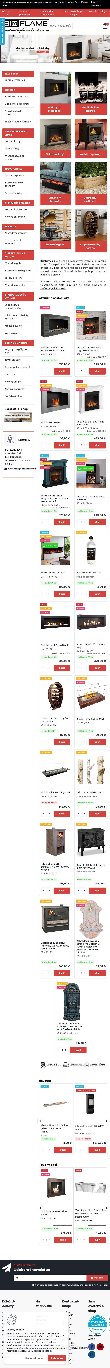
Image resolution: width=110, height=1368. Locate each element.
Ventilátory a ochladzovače (13, 306)
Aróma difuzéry (13, 325)
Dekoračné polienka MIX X (90, 792)
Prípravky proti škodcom (13, 242)
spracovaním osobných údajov (63, 1284)
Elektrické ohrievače (16, 209)
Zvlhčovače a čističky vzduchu (17, 317)
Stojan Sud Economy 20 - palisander (55, 720)
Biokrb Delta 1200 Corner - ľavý (90, 646)
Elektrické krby (12, 141)
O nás (9, 13)
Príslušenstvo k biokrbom (13, 113)
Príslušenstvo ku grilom (18, 270)
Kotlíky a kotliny (13, 277)
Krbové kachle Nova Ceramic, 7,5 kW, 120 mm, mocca (55, 867)
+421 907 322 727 (70, 1343)
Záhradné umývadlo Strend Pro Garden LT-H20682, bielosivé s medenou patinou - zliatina (88, 947)
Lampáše (10, 374)
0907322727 (64, 2)
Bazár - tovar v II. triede (18, 121)
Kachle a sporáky (14, 175)
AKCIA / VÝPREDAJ (15, 80)
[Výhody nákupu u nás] (73, 1064)
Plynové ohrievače (15, 216)
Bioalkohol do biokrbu (17, 103)
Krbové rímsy (12, 148)
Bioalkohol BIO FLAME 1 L (89, 572)
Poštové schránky (14, 389)
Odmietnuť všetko (34, 1358)
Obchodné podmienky (48, 13)
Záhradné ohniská (15, 285)
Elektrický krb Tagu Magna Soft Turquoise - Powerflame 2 (54, 498)
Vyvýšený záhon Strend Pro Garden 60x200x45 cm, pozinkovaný (90, 1213)
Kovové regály (12, 359)
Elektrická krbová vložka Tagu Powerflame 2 (89, 349)
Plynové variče (13, 381)
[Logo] (25, 26)
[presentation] (40, 1121)
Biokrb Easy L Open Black (54, 645)
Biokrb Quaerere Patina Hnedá (54, 1213)
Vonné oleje (11, 333)
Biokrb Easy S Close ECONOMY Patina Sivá (53, 349)
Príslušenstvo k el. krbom (14, 157)
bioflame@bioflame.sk (41, 2)
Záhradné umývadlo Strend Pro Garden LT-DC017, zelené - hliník (69, 1026)
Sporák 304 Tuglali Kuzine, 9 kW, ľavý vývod (91, 866)
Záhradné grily (13, 263)
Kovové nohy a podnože (18, 367)
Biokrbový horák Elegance (55, 792)
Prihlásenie (83, 2)
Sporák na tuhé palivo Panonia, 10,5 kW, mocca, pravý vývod (55, 945)
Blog (103, 11)
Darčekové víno (13, 396)
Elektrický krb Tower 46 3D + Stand (90, 498)
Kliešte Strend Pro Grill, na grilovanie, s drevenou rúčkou (55, 1128)
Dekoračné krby (13, 193)
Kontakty (94, 11)
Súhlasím (57, 1358)
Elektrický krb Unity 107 (53, 572)
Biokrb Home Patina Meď (90, 719)
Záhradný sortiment (16, 233)
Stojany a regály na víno (16, 351)
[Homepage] (3, 11)
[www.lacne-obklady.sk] (18, 413)
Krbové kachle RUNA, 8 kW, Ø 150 (89, 1128)
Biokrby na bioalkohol (17, 96)
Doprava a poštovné (24, 13)
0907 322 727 (74, 285)
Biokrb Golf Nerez (50, 422)
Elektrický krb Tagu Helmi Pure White (90, 423)
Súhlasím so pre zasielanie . (71, 1284)
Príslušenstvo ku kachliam (14, 184)
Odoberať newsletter (32, 1269)
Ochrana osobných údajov (74, 13)
